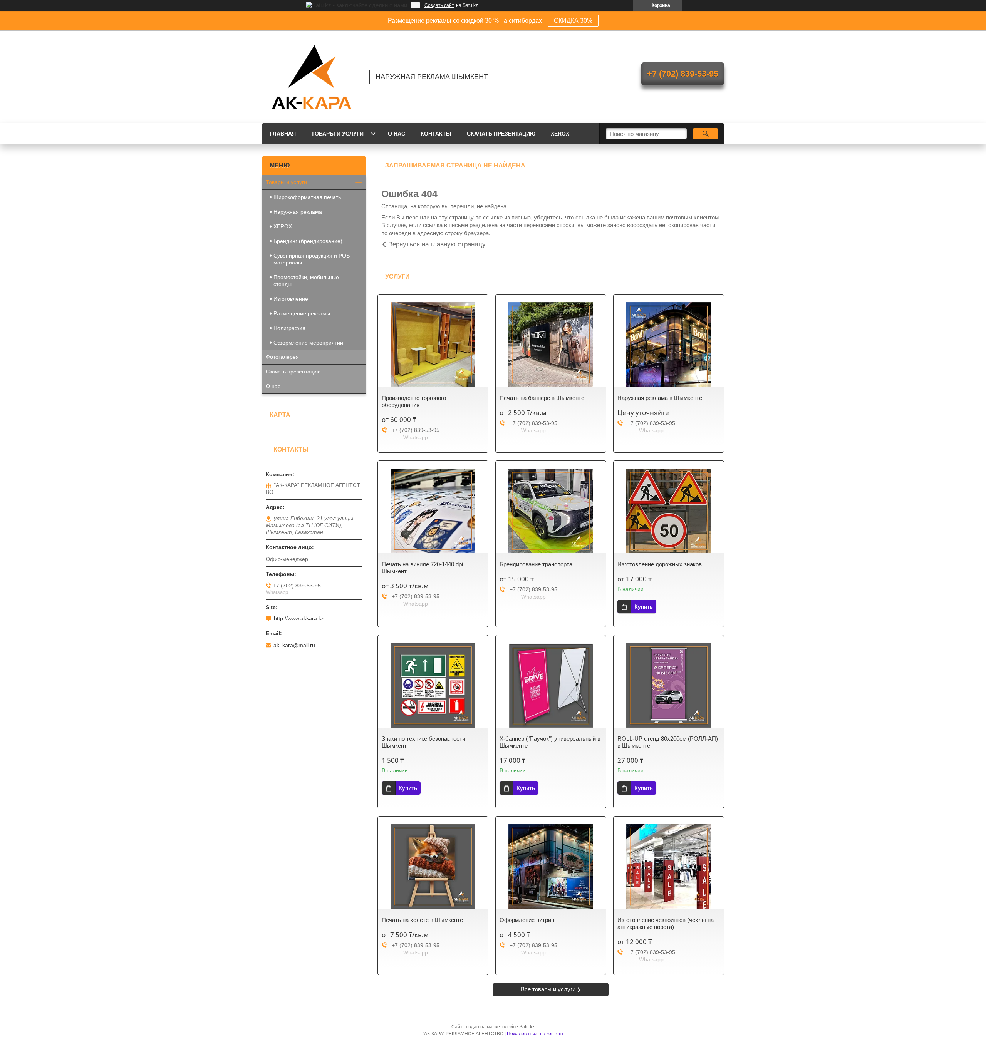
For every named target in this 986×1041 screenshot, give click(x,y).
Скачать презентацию (501, 134)
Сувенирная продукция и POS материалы (311, 259)
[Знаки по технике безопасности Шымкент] (433, 685)
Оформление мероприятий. (309, 343)
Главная (283, 134)
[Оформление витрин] (551, 866)
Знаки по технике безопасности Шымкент (423, 742)
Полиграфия (289, 328)
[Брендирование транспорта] (551, 511)
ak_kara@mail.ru (294, 645)
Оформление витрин (527, 920)
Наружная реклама (297, 212)
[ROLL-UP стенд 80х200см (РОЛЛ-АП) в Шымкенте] (668, 685)
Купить (643, 606)
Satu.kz (527, 1026)
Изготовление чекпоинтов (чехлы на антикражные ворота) (665, 923)
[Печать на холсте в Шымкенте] (433, 866)
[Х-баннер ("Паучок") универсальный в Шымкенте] (551, 685)
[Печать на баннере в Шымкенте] (551, 344)
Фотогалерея (282, 357)
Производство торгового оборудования (414, 401)
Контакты (436, 134)
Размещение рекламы (301, 313)
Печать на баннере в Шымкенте (542, 398)
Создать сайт (439, 5)
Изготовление (290, 299)
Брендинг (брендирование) (307, 241)
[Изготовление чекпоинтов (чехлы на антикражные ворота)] (668, 866)
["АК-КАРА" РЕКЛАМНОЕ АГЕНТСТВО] (312, 76)
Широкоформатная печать (307, 197)
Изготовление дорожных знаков (659, 564)
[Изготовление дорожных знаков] (668, 511)
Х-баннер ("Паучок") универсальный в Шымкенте (550, 742)
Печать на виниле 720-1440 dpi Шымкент (422, 567)
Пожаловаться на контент (535, 1033)
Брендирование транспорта (536, 564)
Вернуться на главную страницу (437, 244)
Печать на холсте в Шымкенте (422, 920)
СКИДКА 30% (573, 20)
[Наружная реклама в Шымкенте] (668, 344)
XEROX (560, 134)
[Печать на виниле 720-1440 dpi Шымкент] (433, 511)
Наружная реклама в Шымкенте (659, 398)
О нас (396, 134)
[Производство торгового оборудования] (433, 344)
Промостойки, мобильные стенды (306, 280)
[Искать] (705, 133)
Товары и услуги (337, 134)
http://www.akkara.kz (299, 618)
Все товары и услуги (548, 989)
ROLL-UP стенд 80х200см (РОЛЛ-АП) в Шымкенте (667, 742)
